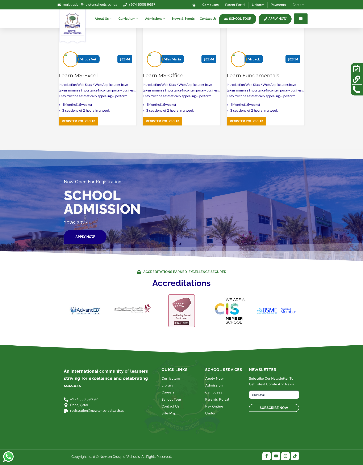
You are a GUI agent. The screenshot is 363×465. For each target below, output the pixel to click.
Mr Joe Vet (88, 59)
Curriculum (126, 19)
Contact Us (208, 19)
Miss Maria (172, 59)
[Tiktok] (295, 456)
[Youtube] (276, 456)
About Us (102, 19)
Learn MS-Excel (78, 75)
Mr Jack (254, 59)
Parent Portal (235, 5)
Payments (278, 5)
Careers (298, 5)
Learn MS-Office (163, 75)
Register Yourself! (78, 121)
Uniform (258, 5)
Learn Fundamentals (253, 75)
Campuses (210, 5)
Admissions (153, 19)
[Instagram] (285, 456)
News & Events (183, 19)
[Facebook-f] (266, 456)
